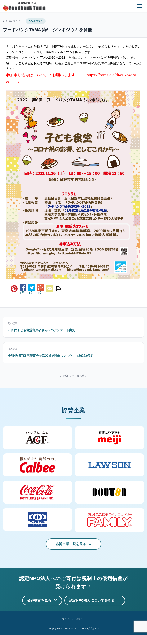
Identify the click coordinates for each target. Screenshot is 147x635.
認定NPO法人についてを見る (92, 600)
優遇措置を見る (39, 600)
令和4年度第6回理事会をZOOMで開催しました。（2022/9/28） (51, 355)
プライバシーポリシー (73, 619)
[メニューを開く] (139, 6)
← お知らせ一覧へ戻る (73, 375)
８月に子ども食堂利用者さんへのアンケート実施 (41, 330)
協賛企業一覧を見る (70, 544)
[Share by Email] (49, 288)
